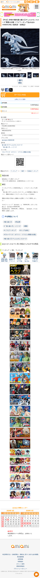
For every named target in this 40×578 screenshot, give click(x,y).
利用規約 (20, 561)
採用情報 (20, 559)
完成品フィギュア (32, 171)
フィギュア (14, 171)
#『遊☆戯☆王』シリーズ (12, 226)
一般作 (22, 171)
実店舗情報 (20, 557)
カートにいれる (20, 95)
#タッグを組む (24, 230)
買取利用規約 (20, 566)
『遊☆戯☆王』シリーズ (9, 147)
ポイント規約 (20, 564)
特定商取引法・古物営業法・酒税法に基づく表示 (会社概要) (20, 554)
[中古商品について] (20, 216)
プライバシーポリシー (20, 568)
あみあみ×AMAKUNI (8, 140)
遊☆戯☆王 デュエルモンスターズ (12, 145)
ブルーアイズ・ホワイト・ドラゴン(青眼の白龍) (16, 152)
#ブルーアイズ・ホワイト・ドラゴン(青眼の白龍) (20, 234)
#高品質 (17, 222)
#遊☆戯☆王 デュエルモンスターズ (15, 239)
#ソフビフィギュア (10, 230)
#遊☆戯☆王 (8, 222)
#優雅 (25, 226)
